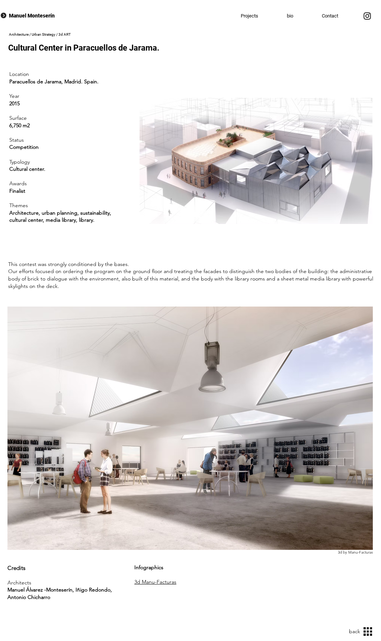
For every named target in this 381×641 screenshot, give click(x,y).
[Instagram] (367, 16)
